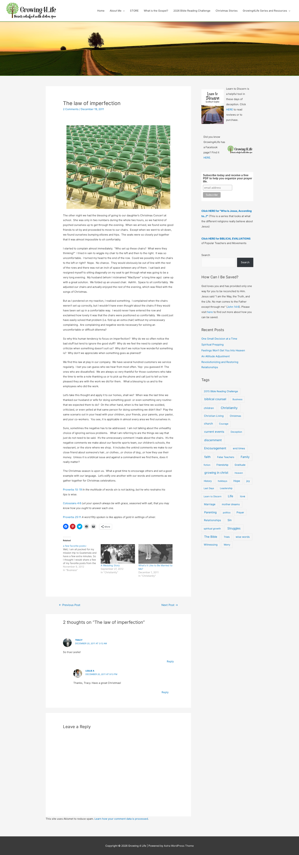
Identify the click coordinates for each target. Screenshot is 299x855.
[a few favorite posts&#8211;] (82, 558)
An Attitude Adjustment (215, 356)
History (208, 480)
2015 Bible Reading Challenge (221, 391)
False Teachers (225, 457)
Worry (227, 544)
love (242, 496)
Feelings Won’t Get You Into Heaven (223, 350)
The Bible (210, 536)
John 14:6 (233, 306)
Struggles (234, 528)
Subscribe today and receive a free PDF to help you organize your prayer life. (227, 178)
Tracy (79, 640)
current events (214, 431)
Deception (236, 431)
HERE (229, 109)
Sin (230, 520)
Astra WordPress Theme (179, 845)
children (209, 408)
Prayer (240, 512)
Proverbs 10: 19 (72, 489)
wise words (243, 536)
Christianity (229, 408)
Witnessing (211, 544)
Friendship (222, 464)
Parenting (210, 512)
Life (230, 496)
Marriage (209, 504)
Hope (236, 481)
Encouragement (215, 448)
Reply (170, 661)
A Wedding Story (110, 565)
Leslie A (89, 670)
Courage (223, 423)
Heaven (239, 472)
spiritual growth (212, 528)
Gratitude (240, 464)
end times (239, 448)
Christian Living (214, 415)
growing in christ (216, 472)
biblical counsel (215, 399)
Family (245, 457)
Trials (227, 537)
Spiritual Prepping (212, 344)
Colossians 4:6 (72, 503)
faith (207, 457)
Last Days (209, 488)
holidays (222, 481)
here (210, 312)
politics (226, 512)
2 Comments (71, 109)
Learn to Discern (212, 496)
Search (205, 255)
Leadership (226, 488)
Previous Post (69, 605)
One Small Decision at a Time (219, 338)
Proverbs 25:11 (72, 517)
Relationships (212, 520)
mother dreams (231, 504)
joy (248, 481)
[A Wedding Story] (118, 554)
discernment (213, 440)
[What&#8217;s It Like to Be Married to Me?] (155, 554)
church (208, 423)
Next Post (169, 605)
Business (237, 399)
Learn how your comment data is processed (121, 818)
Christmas (235, 415)
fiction (207, 465)
